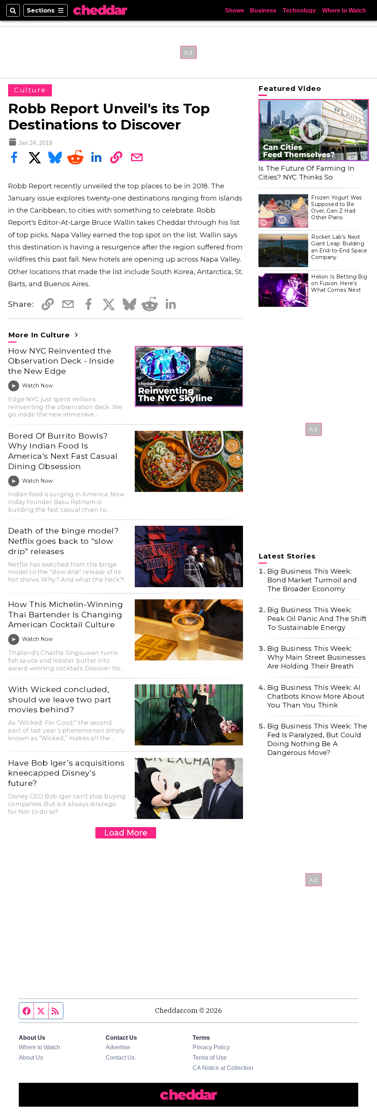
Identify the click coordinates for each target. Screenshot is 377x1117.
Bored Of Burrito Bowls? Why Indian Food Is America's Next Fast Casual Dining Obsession (62, 451)
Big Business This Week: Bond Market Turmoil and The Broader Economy (312, 580)
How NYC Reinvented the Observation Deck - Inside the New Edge (61, 361)
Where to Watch (344, 10)
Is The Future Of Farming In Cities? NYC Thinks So (306, 172)
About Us (31, 1057)
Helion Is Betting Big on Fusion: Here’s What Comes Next (339, 283)
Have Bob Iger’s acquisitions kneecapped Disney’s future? (66, 773)
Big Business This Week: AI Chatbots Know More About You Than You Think (316, 696)
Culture (30, 90)
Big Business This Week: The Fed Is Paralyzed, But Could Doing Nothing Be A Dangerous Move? (317, 739)
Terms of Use (210, 1057)
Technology (299, 10)
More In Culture (40, 335)
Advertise (118, 1047)
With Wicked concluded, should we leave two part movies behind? (59, 699)
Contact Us (120, 1057)
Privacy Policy (211, 1047)
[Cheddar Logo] (100, 10)
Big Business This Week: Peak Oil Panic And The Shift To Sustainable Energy (317, 619)
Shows (234, 10)
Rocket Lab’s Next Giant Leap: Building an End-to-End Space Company (339, 247)
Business (263, 10)
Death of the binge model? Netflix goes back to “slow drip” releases (63, 541)
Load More (125, 832)
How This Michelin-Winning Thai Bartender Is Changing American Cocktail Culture (65, 614)
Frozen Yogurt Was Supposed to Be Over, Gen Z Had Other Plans (336, 207)
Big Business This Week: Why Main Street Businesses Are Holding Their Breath (316, 657)
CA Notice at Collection (223, 1067)
